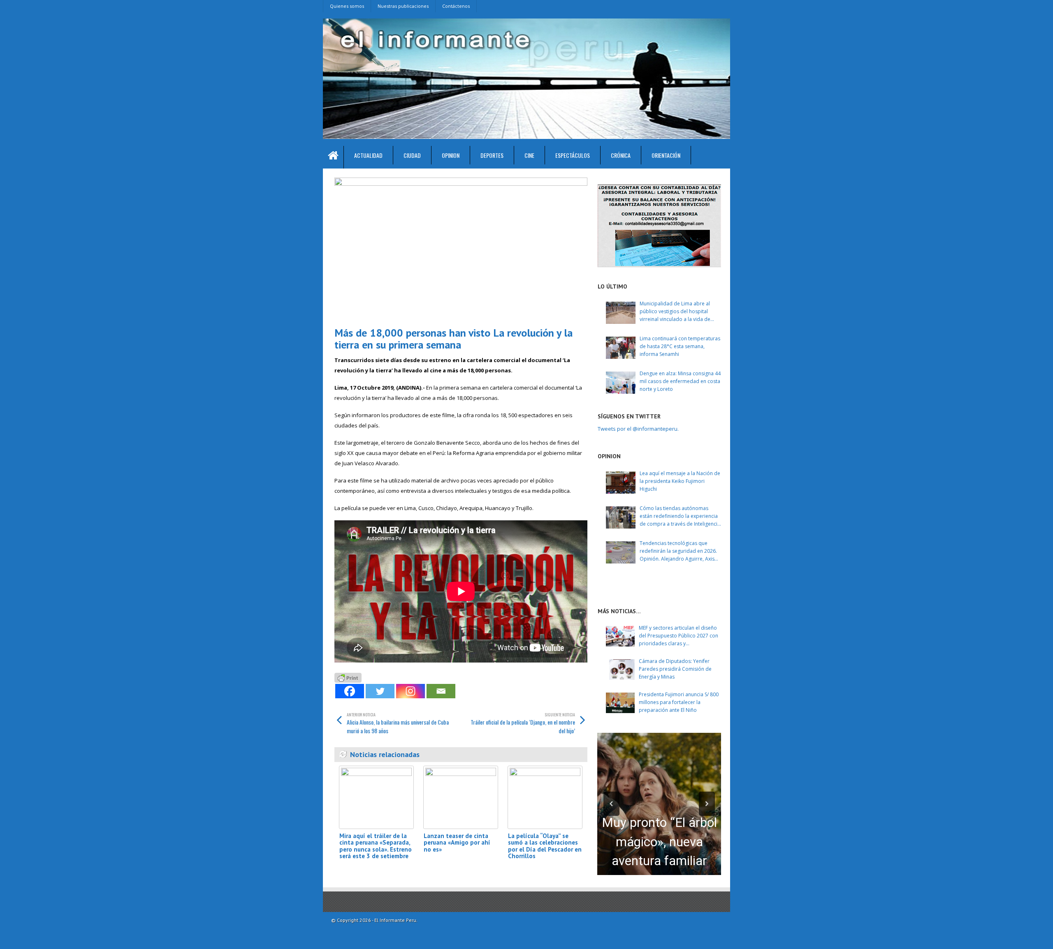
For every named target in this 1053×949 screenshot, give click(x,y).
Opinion (450, 155)
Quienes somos (347, 6)
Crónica (621, 155)
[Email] (441, 691)
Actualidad (368, 155)
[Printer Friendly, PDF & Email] (348, 677)
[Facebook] (349, 691)
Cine (529, 155)
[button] (611, 804)
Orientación (666, 155)
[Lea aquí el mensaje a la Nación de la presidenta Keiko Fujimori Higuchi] (621, 482)
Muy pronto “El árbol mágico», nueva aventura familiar (659, 841)
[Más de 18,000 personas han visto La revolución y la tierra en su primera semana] (460, 249)
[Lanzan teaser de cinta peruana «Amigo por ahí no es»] (461, 797)
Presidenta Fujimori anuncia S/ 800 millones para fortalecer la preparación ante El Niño (679, 702)
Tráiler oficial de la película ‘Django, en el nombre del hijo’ (523, 723)
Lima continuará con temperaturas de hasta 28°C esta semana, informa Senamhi (680, 346)
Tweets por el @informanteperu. (638, 428)
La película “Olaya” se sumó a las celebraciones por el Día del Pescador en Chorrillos (545, 846)
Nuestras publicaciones (403, 6)
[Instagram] (410, 691)
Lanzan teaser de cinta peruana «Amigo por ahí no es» (457, 842)
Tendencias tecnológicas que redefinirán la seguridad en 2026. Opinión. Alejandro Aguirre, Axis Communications (678, 551)
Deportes (491, 155)
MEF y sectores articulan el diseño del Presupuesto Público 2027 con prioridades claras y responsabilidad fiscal (678, 636)
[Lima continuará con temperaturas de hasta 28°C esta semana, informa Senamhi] (621, 348)
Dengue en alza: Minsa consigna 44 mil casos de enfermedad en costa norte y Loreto (680, 381)
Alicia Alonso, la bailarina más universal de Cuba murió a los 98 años (398, 723)
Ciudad (412, 155)
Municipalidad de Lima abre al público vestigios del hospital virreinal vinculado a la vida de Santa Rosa (675, 311)
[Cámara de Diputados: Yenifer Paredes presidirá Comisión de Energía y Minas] (620, 669)
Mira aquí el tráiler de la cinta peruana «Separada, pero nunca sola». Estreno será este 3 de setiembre (375, 846)
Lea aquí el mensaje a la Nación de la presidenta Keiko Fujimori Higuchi (680, 481)
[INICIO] (333, 157)
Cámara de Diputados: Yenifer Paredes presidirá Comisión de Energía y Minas (675, 669)
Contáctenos (456, 6)
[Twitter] (380, 691)
